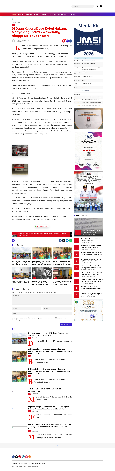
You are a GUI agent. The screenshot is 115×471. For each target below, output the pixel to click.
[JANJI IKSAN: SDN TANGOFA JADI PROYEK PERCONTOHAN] (21, 273)
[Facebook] (60, 240)
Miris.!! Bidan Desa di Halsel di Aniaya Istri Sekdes (90, 239)
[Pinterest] (19, 456)
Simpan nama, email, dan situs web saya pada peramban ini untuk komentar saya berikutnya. (40, 319)
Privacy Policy (23, 463)
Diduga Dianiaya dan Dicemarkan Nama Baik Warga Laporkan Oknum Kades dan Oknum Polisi (92, 273)
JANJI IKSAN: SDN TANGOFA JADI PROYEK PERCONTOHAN (21, 282)
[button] (92, 6)
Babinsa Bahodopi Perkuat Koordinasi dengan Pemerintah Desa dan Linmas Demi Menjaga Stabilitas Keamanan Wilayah (41, 263)
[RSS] (29, 456)
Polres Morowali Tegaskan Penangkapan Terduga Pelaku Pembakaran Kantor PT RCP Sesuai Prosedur (92, 287)
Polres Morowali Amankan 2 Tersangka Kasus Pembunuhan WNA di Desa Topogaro (91, 267)
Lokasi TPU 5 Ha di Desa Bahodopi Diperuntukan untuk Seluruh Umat (92, 280)
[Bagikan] (70, 41)
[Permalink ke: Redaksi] (14, 41)
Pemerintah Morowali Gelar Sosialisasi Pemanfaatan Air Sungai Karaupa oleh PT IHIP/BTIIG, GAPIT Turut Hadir (62, 283)
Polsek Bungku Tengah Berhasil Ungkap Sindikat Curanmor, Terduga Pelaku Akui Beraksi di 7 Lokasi (91, 246)
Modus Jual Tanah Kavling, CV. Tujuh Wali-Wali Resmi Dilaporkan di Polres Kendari (92, 260)
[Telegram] (67, 240)
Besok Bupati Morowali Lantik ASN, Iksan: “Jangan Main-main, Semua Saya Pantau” (92, 294)
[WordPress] (23, 456)
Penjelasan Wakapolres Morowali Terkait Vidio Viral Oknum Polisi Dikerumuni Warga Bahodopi (91, 253)
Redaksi (18, 40)
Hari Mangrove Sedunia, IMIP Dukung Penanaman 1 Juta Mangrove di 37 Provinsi (21, 263)
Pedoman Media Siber (38, 463)
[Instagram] (26, 456)
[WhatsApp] (70, 240)
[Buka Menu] (101, 6)
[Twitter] (63, 240)
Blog (13, 25)
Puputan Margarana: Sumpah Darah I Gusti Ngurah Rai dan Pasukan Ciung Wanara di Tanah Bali (41, 283)
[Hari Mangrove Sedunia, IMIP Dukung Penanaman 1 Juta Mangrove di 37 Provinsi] (21, 253)
